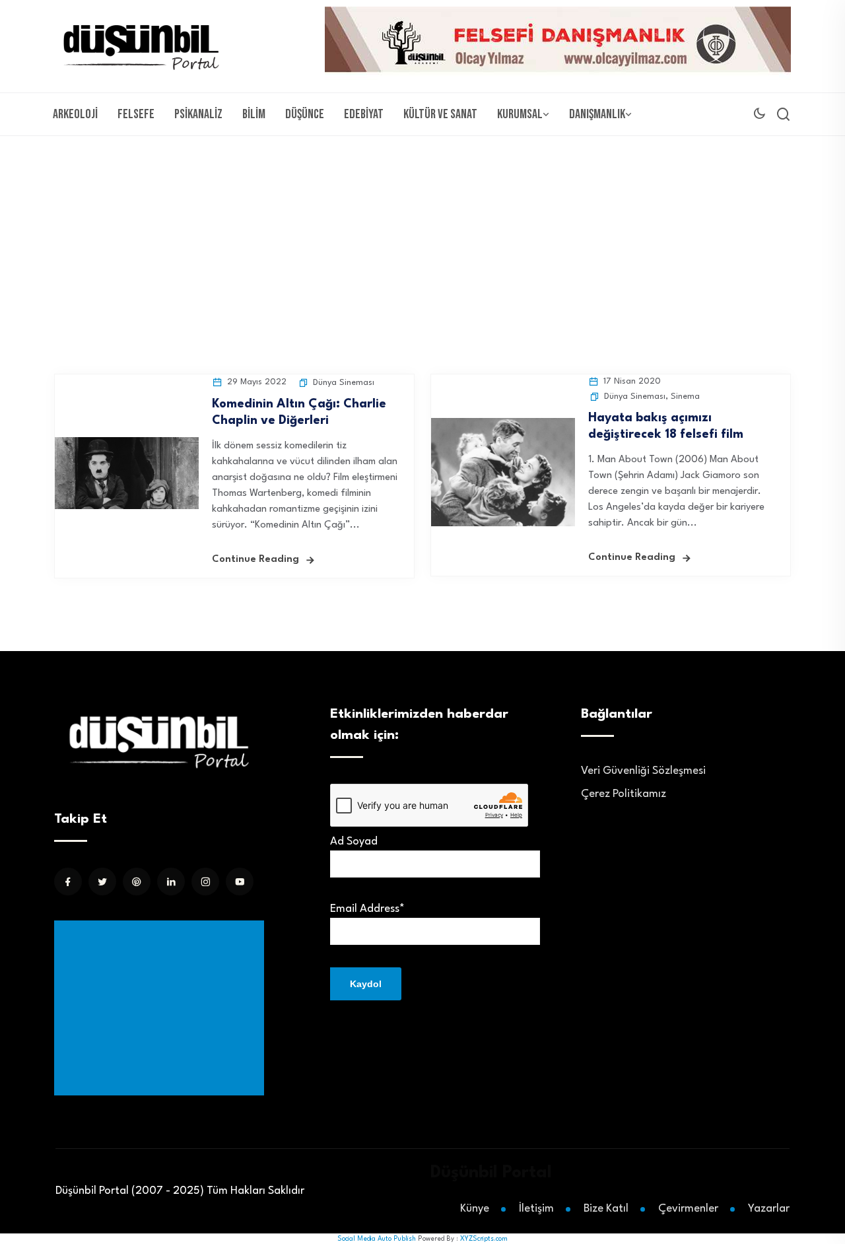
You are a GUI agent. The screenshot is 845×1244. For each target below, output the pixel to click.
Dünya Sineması (343, 382)
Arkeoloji (75, 114)
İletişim (536, 1208)
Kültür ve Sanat (440, 114)
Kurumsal (520, 114)
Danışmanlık (597, 114)
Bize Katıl (606, 1208)
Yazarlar (769, 1208)
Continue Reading (255, 560)
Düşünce (304, 114)
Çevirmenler (688, 1208)
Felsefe (136, 114)
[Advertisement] (422, 235)
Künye (474, 1208)
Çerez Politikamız (623, 794)
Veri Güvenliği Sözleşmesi (643, 771)
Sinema (685, 396)
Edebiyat (364, 114)
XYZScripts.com (484, 1238)
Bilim (253, 114)
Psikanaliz (198, 114)
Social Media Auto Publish (376, 1238)
